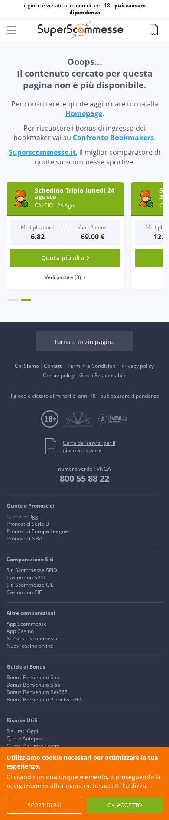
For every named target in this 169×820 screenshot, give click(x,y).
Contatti (53, 366)
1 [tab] (13, 300)
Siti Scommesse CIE (30, 584)
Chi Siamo (27, 366)
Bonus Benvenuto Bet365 (37, 692)
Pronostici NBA (24, 538)
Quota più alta (62, 258)
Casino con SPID (26, 577)
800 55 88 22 (84, 478)
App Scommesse (26, 623)
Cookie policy (59, 375)
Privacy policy (137, 366)
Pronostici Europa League (37, 531)
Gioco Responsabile (103, 375)
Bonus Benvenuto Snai (33, 677)
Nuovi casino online (29, 646)
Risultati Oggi (22, 731)
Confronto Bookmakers (113, 137)
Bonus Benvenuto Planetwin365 (44, 699)
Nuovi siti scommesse (32, 638)
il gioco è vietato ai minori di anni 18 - (85, 9)
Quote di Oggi (22, 516)
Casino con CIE (24, 592)
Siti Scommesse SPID (31, 570)
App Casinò (20, 631)
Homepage (83, 113)
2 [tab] (26, 300)
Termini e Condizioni (92, 366)
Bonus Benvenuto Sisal (34, 684)
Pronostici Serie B (27, 523)
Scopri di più (45, 805)
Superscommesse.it (42, 152)
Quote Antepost (25, 738)
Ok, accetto (124, 805)
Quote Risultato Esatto (33, 745)
